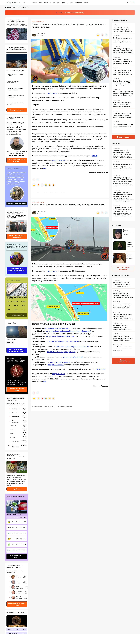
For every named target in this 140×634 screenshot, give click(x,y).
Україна (35, 2)
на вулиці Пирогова (56, 365)
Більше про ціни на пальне (16, 556)
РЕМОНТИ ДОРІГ (99, 369)
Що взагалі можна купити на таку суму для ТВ (16, 270)
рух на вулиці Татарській (73, 357)
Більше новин (123, 137)
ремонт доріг (49, 406)
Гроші (58, 2)
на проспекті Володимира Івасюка (60, 336)
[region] (16, 347)
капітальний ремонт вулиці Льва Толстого (72, 346)
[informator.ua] (13, 2)
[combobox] (10, 342)
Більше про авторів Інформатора (123, 268)
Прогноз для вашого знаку (17, 389)
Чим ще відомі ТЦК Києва (17, 203)
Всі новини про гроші (16, 315)
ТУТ (44, 168)
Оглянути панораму (17, 110)
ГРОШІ (94, 156)
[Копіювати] (106, 35)
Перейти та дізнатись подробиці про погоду (16, 350)
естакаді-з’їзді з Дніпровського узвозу (63, 341)
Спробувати (17, 489)
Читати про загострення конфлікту (16, 160)
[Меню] (24, 2)
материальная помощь (58, 193)
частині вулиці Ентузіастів (59, 362)
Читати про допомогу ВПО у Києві (16, 236)
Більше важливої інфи (123, 361)
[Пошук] (134, 3)
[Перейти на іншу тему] (131, 3)
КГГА (46, 193)
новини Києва (37, 193)
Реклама (86, 2)
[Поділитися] (102, 35)
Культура (52, 2)
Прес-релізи (70, 2)
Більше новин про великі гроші (16, 604)
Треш (63, 2)
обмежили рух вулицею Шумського (61, 352)
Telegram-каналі (58, 160)
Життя (40, 2)
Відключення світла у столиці (74, 13)
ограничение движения (64, 406)
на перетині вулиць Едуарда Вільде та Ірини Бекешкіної (68, 331)
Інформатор (52, 93)
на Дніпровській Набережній (56, 328)
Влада (46, 2)
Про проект (78, 2)
